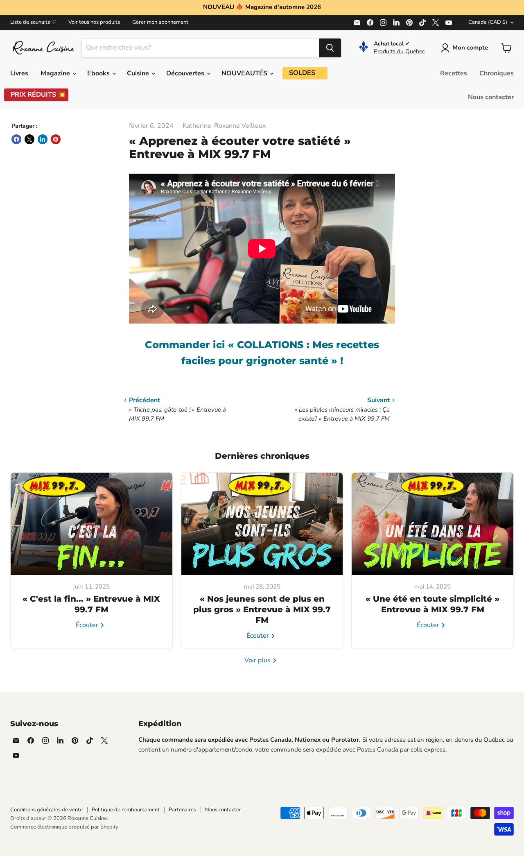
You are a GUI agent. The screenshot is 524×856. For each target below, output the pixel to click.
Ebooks (99, 73)
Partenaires (182, 809)
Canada (487, 22)
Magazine (56, 73)
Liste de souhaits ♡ (33, 22)
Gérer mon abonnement (160, 22)
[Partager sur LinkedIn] (42, 139)
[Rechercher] (330, 47)
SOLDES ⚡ (307, 72)
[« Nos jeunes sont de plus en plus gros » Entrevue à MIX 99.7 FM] (262, 524)
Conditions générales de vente (46, 809)
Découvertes (186, 73)
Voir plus (258, 660)
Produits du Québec (399, 51)
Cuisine (139, 73)
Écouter (88, 625)
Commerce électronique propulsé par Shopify (64, 827)
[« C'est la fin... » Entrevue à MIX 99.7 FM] (91, 524)
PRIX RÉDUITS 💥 (38, 94)
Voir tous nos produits (94, 22)
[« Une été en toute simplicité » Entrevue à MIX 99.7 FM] (432, 524)
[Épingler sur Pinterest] (56, 139)
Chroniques (496, 73)
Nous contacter (491, 97)
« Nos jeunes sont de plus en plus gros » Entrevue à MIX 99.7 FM (262, 609)
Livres (19, 73)
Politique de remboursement (126, 809)
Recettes (453, 73)
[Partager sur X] (29, 139)
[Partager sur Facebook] (16, 139)
